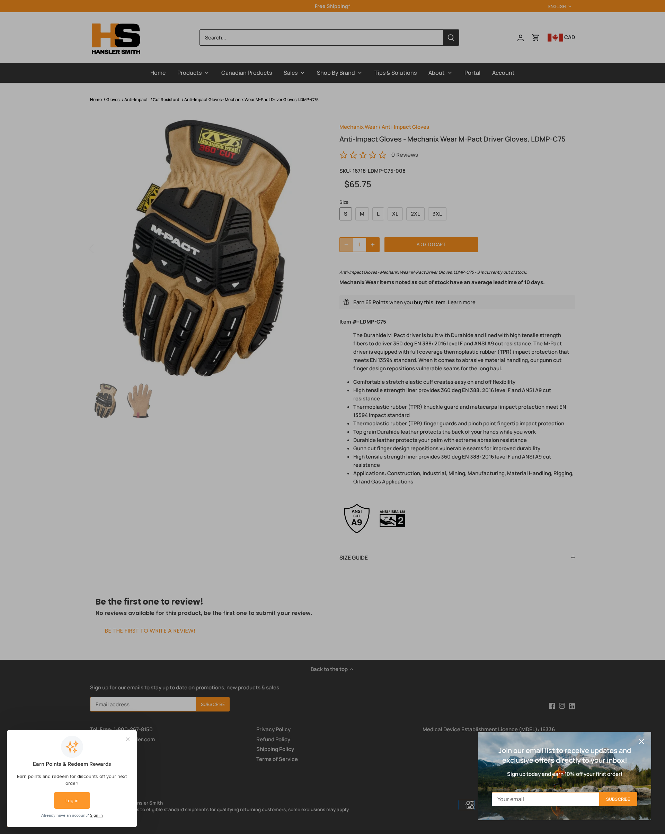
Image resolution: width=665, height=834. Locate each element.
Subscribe (618, 799)
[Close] (641, 741)
